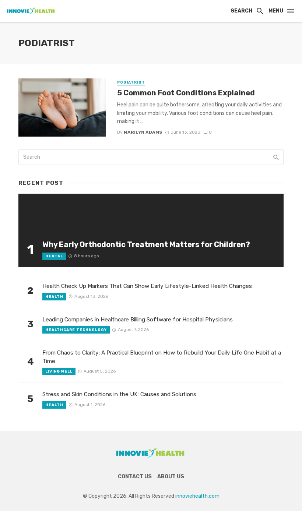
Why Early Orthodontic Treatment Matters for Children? (146, 244)
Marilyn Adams (143, 132)
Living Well (59, 371)
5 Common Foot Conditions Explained (186, 92)
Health (54, 297)
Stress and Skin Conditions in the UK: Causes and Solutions (119, 394)
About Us (170, 476)
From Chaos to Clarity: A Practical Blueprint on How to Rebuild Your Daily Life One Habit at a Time (161, 356)
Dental (54, 256)
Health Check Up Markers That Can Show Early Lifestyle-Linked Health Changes (147, 286)
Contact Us (135, 476)
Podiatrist (131, 82)
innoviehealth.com (197, 496)
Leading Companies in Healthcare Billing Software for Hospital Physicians (137, 319)
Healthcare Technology (76, 330)
